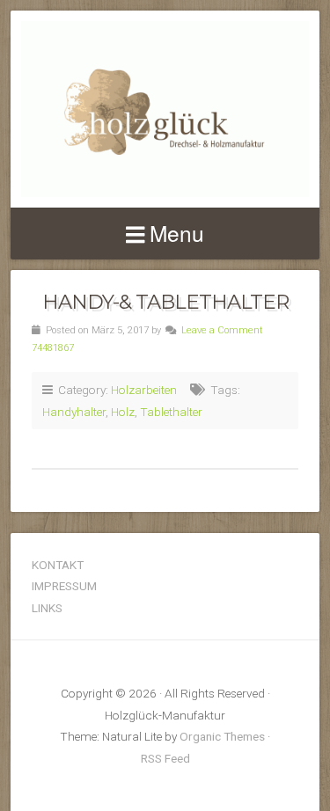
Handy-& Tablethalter (165, 301)
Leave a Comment (222, 330)
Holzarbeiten (144, 390)
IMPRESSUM (64, 586)
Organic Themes (222, 736)
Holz (123, 412)
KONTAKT (58, 565)
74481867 (53, 348)
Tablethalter (171, 412)
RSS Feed (165, 758)
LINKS (47, 608)
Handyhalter (74, 412)
